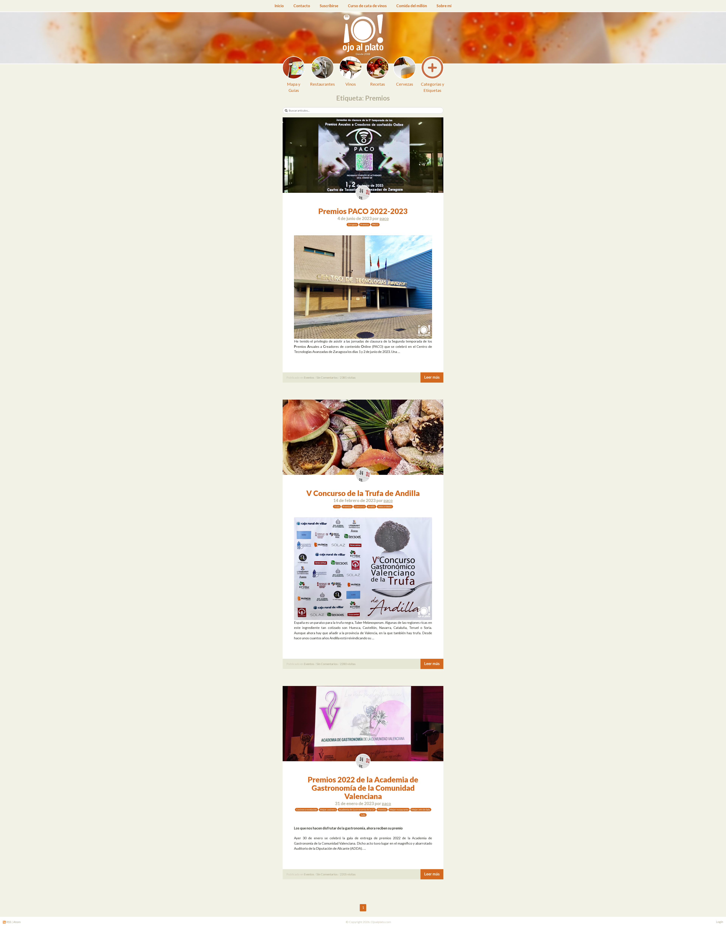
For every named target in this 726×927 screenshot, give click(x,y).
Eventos (309, 377)
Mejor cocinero (328, 809)
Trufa (337, 506)
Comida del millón (411, 5)
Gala (363, 814)
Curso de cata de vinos (367, 5)
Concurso (360, 506)
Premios (364, 224)
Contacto (301, 5)
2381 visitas (348, 377)
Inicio (279, 5)
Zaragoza (352, 224)
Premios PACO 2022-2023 (363, 211)
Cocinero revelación (306, 809)
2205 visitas (348, 874)
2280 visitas (348, 664)
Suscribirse (329, 5)
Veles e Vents (385, 506)
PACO (375, 224)
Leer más (432, 377)
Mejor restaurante (399, 809)
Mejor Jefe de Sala (421, 809)
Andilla (371, 506)
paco (384, 218)
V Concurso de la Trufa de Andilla (363, 493)
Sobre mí (444, 5)
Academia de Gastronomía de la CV (357, 809)
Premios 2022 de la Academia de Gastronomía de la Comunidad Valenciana (363, 788)
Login (719, 921)
